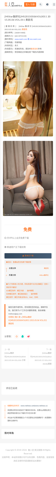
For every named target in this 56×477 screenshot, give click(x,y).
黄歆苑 (24, 29)
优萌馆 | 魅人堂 (14, 317)
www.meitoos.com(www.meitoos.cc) (34, 406)
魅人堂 (31, 450)
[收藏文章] (16, 336)
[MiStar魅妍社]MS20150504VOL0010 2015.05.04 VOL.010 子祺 (15, 356)
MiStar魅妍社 (44, 275)
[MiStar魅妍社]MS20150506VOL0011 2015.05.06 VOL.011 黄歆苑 (27, 320)
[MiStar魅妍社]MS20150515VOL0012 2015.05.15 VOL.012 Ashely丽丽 (41, 358)
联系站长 (34, 49)
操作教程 (30, 291)
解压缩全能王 (23, 294)
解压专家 (20, 291)
